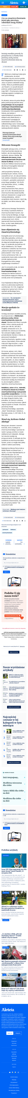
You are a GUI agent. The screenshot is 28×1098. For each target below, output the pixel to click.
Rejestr (5, 6)
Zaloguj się (22, 646)
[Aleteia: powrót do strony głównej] (14, 2)
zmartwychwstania (13, 109)
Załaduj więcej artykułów (14, 707)
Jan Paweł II (5, 529)
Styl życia (14, 1043)
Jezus (4, 975)
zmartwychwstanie (7, 532)
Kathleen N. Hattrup (14, 28)
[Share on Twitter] (20, 70)
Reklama (14, 1060)
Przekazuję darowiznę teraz (12, 615)
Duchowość (4, 11)
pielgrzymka (6, 947)
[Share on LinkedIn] (17, 70)
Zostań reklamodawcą (14, 1087)
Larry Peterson (5, 28)
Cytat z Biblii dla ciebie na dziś (13, 792)
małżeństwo (6, 892)
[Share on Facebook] (14, 70)
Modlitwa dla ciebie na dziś (12, 799)
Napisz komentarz (14, 652)
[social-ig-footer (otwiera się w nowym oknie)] (18, 1072)
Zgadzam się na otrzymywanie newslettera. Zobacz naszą (14, 567)
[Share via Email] (22, 70)
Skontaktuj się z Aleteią (14, 1090)
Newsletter (14, 1052)
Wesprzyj (13, 6)
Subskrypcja (14, 1056)
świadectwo (6, 920)
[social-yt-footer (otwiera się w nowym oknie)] (9, 1072)
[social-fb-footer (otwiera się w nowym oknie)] (12, 1072)
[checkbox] (3, 566)
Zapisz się (6, 572)
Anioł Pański (6, 855)
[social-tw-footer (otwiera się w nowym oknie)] (15, 1072)
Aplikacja (14, 1054)
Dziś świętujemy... (11, 777)
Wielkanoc (13, 529)
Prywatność (14, 1093)
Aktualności (14, 1041)
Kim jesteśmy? (14, 1082)
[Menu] (4, 3)
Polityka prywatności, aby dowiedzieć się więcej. (14, 568)
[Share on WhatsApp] (25, 70)
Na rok (14, 1067)
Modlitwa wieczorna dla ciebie (12, 784)
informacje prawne (14, 1085)
